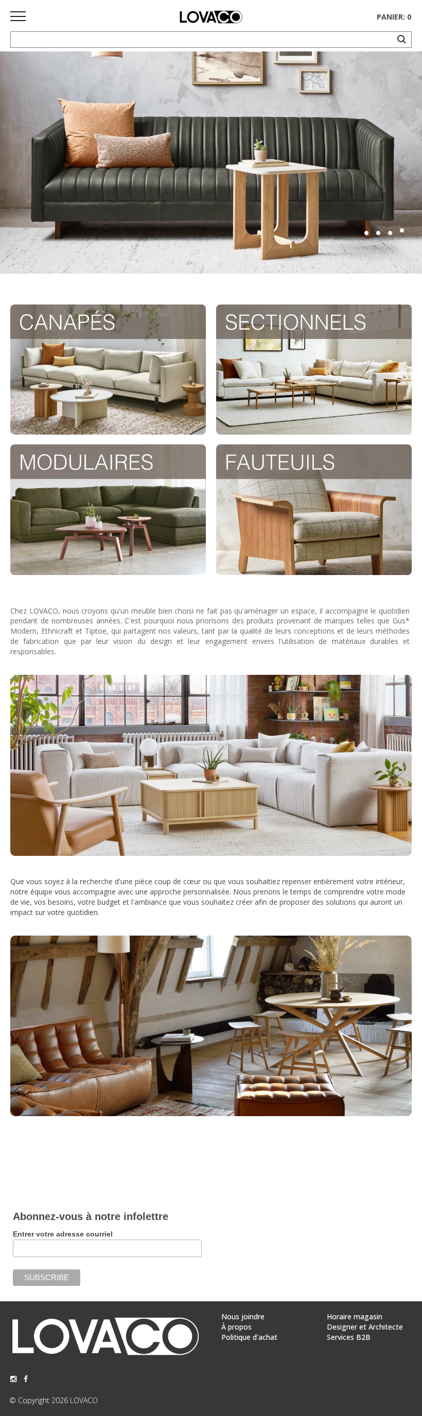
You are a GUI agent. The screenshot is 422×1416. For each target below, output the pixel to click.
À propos (236, 1327)
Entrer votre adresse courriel (63, 1234)
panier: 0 (394, 17)
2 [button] (378, 233)
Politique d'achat (249, 1337)
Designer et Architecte (365, 1327)
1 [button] (366, 233)
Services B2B (349, 1337)
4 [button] (402, 230)
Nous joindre (243, 1316)
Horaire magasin (354, 1316)
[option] (211, 162)
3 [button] (390, 233)
